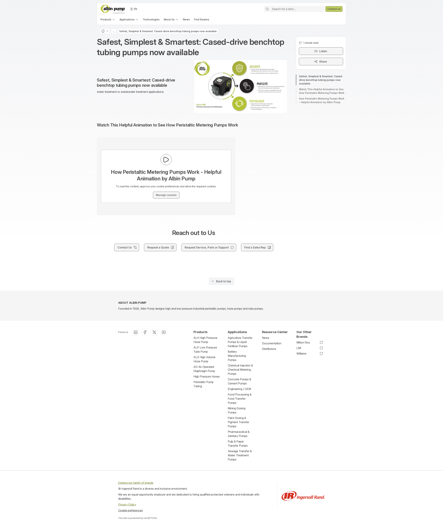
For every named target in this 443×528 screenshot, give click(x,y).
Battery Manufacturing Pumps (237, 356)
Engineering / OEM (239, 389)
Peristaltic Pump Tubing (203, 384)
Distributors (269, 349)
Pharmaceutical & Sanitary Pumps (239, 434)
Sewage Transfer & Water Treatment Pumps (240, 455)
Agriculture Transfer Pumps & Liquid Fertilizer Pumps (240, 342)
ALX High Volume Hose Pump (204, 359)
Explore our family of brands (135, 482)
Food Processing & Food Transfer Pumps (239, 398)
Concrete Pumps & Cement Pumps (239, 381)
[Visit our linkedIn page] (135, 332)
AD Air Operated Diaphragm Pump (204, 369)
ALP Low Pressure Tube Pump (205, 349)
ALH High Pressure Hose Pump (205, 340)
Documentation (271, 343)
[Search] (267, 9)
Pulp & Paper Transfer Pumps (238, 443)
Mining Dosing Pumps (236, 410)
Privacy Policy (127, 504)
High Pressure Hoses (206, 376)
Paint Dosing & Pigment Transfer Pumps (238, 422)
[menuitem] (108, 19)
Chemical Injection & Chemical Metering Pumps (240, 369)
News (265, 338)
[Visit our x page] (154, 332)
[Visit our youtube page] (163, 332)
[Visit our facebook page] (145, 332)
